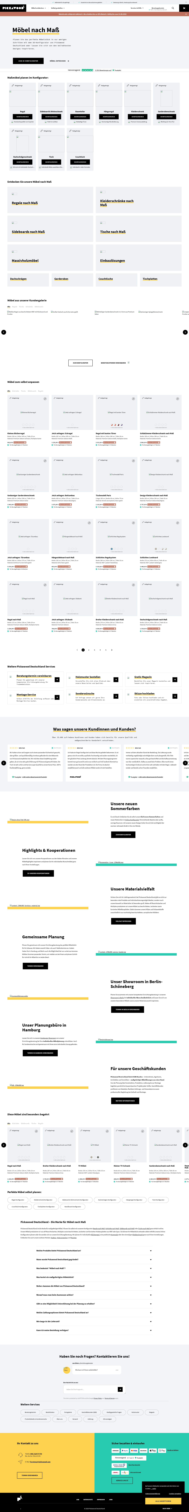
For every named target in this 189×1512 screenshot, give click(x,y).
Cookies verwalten (175, 1494)
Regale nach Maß (99, 1228)
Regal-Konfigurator (18, 1200)
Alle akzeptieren (163, 1501)
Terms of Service (110, 1398)
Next (185, 332)
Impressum (101, 1500)
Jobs (110, 1500)
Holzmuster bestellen (88, 677)
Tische (21, 307)
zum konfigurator (123, 835)
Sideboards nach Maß (127, 1228)
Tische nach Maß (144, 1228)
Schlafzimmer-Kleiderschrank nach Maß (157, 433)
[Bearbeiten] (45, 399)
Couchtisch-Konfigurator (20, 1207)
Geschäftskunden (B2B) (89, 1412)
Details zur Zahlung (172, 1450)
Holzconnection (62, 1238)
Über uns (60, 1419)
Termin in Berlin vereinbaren (127, 1009)
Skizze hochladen (144, 693)
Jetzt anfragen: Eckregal (62, 433)
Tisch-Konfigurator (158, 1200)
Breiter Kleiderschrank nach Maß (110, 619)
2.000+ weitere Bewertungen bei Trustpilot (34, 777)
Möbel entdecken (58, 61)
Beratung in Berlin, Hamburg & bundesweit (125, 2)
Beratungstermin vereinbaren (113, 363)
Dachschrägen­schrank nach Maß (153, 619)
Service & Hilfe (122, 1480)
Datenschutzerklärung (152, 1494)
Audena (53, 1238)
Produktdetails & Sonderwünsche (36, 1419)
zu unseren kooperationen (38, 873)
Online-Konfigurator (132, 820)
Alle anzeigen (107, 1419)
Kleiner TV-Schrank (122, 1166)
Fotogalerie (68, 1412)
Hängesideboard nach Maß (63, 557)
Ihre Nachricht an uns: (70, 1383)
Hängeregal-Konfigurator (134, 1200)
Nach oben (166, 1508)
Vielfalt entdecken (123, 921)
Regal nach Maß (14, 619)
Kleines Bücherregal (15, 433)
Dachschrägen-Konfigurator (107, 1200)
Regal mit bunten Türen (106, 433)
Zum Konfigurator (80, 363)
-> (120, 1389)
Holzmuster (135, 1412)
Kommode (114, 1235)
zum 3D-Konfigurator (28, 61)
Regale (14, 307)
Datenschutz (88, 1500)
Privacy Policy (98, 1398)
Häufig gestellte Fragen (114, 1412)
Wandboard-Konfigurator (73, 1207)
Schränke (29, 307)
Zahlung (90, 1419)
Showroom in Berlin (117, 998)
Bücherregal (95, 1235)
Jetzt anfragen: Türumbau (18, 557)
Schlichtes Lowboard (149, 557)
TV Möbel (82, 1166)
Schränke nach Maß (112, 1228)
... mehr (153, 1489)
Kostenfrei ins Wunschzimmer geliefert (91, 2)
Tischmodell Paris (103, 495)
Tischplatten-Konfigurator (46, 1207)
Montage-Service (26, 694)
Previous (3, 332)
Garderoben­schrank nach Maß (162, 1166)
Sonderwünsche (85, 693)
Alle (8, 307)
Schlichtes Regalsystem (106, 557)
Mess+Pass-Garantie (134, 1465)
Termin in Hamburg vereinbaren (40, 1053)
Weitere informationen (125, 1101)
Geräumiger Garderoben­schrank (21, 495)
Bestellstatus (50, 1412)
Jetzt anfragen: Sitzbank (62, 619)
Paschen (73, 1238)
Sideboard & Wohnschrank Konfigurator (75, 1200)
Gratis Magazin (143, 677)
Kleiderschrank (137, 1235)
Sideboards (39, 307)
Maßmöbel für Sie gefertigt (62, 2)
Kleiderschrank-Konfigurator (43, 1200)
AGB (77, 1500)
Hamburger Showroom (48, 1038)
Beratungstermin (30, 1412)
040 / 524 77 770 (36, 1454)
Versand (75, 1419)
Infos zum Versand (135, 1472)
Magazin (151, 1412)
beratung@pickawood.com (40, 1462)
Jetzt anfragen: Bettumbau (63, 495)
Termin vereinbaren (35, 966)
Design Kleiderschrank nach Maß (154, 495)
